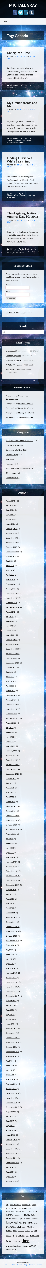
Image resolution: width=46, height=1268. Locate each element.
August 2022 (11, 723)
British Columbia (29, 249)
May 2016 (10, 1070)
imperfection (12, 196)
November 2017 (12, 987)
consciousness (20, 1211)
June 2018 (10, 954)
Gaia (32, 1215)
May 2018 (10, 959)
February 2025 (11, 584)
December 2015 (12, 1093)
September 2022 (12, 718)
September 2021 (12, 774)
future (25, 1214)
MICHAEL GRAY (23, 5)
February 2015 (11, 1139)
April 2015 (10, 1130)
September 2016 (12, 1051)
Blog (23, 313)
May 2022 (10, 737)
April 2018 (10, 964)
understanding (13, 1245)
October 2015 (11, 1102)
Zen (13, 197)
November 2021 (12, 765)
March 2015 (10, 1135)
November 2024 (12, 598)
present (20, 1231)
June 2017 (10, 1010)
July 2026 (9, 505)
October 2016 (11, 1047)
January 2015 (11, 1144)
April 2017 (10, 1019)
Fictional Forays (12, 454)
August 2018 (11, 945)
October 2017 (11, 991)
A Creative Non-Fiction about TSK (19, 441)
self (35, 1231)
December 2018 (12, 927)
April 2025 (10, 575)
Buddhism (9, 1208)
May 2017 (10, 1014)
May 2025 (10, 570)
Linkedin (26, 12)
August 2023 (11, 667)
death (29, 1211)
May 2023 (10, 681)
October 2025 (11, 547)
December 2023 (12, 649)
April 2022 (10, 741)
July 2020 (9, 839)
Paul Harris (10, 408)
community (26, 1208)
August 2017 (11, 1001)
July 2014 (9, 1167)
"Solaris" (10, 140)
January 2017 (11, 1033)
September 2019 (12, 885)
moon (24, 1227)
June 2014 (10, 1172)
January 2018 (11, 977)
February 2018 (11, 973)
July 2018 (9, 950)
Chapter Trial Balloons (15, 445)
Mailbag (13, 194)
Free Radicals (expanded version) (19, 369)
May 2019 (10, 903)
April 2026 (10, 519)
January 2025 (11, 589)
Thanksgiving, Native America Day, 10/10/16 (23, 214)
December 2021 (12, 760)
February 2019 (11, 917)
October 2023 (11, 658)
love (35, 1223)
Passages (10, 464)
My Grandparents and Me (22, 104)
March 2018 (10, 968)
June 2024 (10, 621)
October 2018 (11, 936)
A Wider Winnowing (14, 365)
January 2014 (11, 1181)
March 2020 (10, 857)
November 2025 (12, 542)
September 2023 (12, 663)
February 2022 (11, 751)
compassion (10, 1211)
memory (10, 1226)
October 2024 (11, 603)
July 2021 (9, 783)
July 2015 (9, 1116)
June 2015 (10, 1121)
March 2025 (10, 579)
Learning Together (13, 355)
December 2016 (12, 1038)
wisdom (8, 1249)
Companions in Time (18, 85)
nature (9, 253)
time (16, 87)
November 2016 (12, 1042)
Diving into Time (18, 53)
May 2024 (10, 626)
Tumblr (31, 12)
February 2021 (11, 806)
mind (19, 1227)
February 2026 (11, 528)
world (14, 1249)
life (24, 1222)
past (14, 1231)
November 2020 (12, 820)
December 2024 (12, 593)
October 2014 (11, 1158)
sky (14, 1236)
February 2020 (11, 862)
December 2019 (12, 871)
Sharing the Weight (13, 360)
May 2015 (10, 1126)
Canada (10, 87)
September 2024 (12, 607)
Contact (39, 1265)
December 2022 (12, 704)
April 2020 (10, 852)
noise (15, 253)
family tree (26, 140)
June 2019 (10, 899)
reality (27, 1231)
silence (22, 253)
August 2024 (11, 612)
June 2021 (10, 788)
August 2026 (11, 501)
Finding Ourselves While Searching (19, 159)
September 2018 (12, 940)
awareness (26, 1205)
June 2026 (10, 510)
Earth (9, 1214)
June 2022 (10, 732)
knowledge (13, 1222)
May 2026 (10, 515)
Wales (21, 142)
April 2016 (10, 1075)
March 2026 (10, 524)
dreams (35, 1211)
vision (25, 1246)
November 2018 (12, 931)
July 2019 (9, 894)
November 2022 (12, 709)
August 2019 (11, 889)
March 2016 (10, 1079)
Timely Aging (11, 473)
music (36, 251)
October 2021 (11, 769)
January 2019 (11, 922)
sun (27, 1236)
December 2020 (12, 815)
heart (8, 1218)
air (7, 1204)
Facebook (15, 12)
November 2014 (12, 1153)
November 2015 (12, 1098)
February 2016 (11, 1084)
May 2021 (10, 792)
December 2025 (12, 538)
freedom (17, 1215)
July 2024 (9, 616)
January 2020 (11, 866)
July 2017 (9, 1005)
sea (32, 1231)
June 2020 (10, 843)
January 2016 (11, 1088)
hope (20, 1218)
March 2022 (10, 746)
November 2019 (12, 876)
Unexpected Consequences (17, 351)
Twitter (20, 12)
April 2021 (10, 797)
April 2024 (10, 630)
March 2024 (10, 635)
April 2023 (10, 686)
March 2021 (10, 802)
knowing (35, 1218)
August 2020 (11, 834)
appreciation (15, 1204)
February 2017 (11, 1028)
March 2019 (10, 913)
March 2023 (10, 690)
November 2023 (12, 653)
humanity (27, 1219)
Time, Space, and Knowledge (17, 468)
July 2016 (9, 1061)
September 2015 (12, 1107)
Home (6, 1265)
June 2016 (10, 1065)
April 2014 (10, 1176)
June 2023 (10, 677)
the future (16, 1241)
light (30, 1222)
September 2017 (12, 996)
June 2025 (10, 566)
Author (12, 1265)
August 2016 (11, 1056)
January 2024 (11, 644)
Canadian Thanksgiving (23, 251)
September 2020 (12, 829)
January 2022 (11, 755)
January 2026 (11, 533)
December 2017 (12, 982)
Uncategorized (12, 478)
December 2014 (12, 1149)
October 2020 (11, 825)
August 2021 (11, 778)
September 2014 (12, 1163)
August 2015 (11, 1112)
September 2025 (12, 552)
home (14, 1219)
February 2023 (11, 695)
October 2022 (11, 714)
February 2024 (11, 640)
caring (17, 1208)
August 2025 (11, 556)
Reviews (32, 1265)
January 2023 (11, 700)
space (20, 1235)
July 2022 (9, 727)
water (32, 1245)
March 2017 (10, 1024)
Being (34, 1204)
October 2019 (11, 880)
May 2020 (10, 848)
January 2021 (11, 811)
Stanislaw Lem (12, 142)
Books (19, 1265)
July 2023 (9, 672)
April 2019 (10, 908)
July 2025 (9, 561)
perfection (23, 196)
